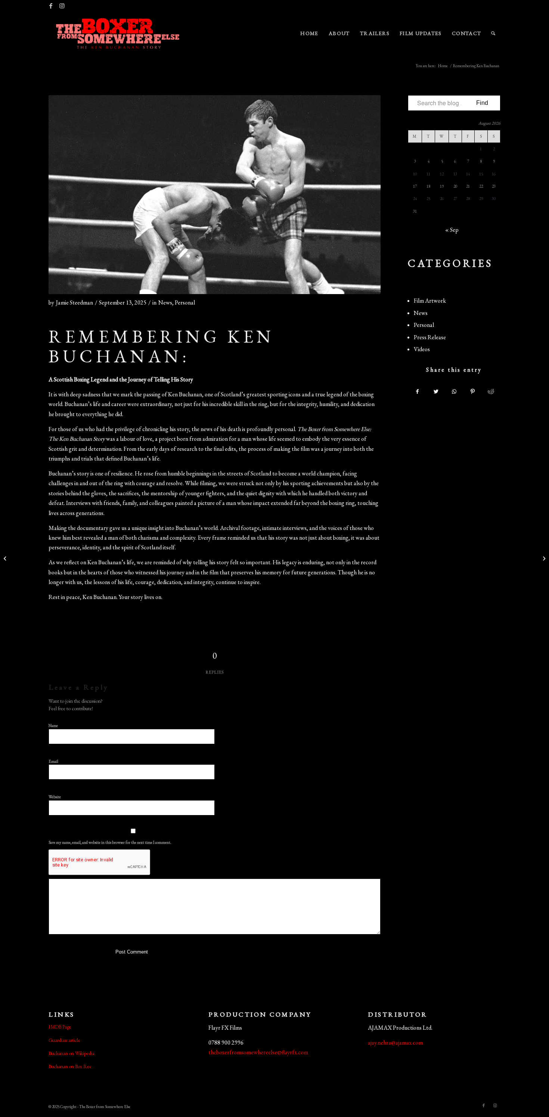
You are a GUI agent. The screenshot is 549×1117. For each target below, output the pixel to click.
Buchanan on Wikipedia (71, 1053)
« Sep (452, 230)
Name (55, 725)
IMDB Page (60, 1027)
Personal (185, 302)
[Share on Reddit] (491, 391)
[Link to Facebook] (50, 5)
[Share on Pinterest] (473, 391)
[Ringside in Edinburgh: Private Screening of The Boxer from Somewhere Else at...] (6, 558)
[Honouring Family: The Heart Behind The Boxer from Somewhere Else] (543, 558)
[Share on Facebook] (417, 391)
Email (55, 761)
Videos (422, 349)
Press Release (430, 337)
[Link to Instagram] (62, 5)
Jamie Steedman (74, 302)
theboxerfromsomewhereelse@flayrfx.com (258, 1052)
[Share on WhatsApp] (454, 391)
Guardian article (64, 1040)
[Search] (493, 33)
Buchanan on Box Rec (70, 1066)
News (165, 302)
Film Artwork (430, 301)
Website (55, 796)
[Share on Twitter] (436, 391)
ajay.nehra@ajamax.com (395, 1042)
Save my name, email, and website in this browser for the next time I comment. (110, 842)
